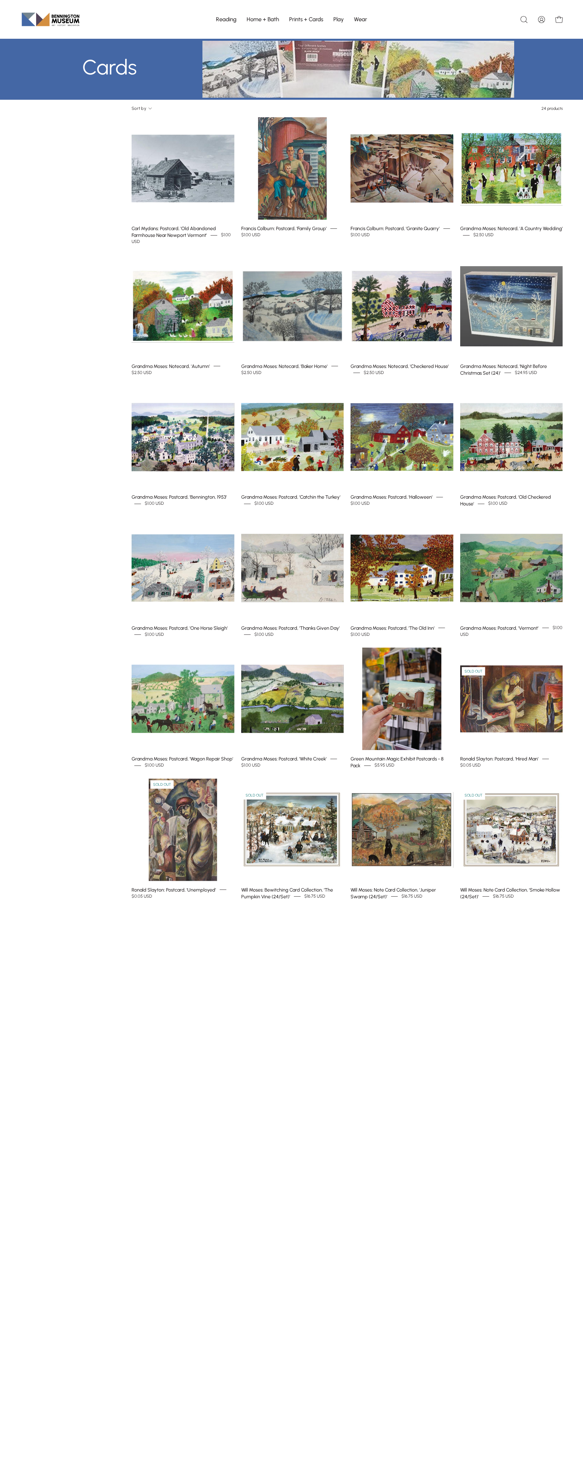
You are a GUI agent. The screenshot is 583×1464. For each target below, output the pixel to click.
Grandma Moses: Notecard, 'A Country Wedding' (511, 228)
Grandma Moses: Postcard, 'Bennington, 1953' (179, 497)
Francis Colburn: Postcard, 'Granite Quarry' (395, 228)
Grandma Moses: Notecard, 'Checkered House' (400, 366)
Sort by (139, 108)
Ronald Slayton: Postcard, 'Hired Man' (499, 759)
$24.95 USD (526, 372)
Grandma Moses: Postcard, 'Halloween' (392, 497)
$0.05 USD (470, 765)
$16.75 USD (314, 896)
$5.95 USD (384, 765)
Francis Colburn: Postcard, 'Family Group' (284, 228)
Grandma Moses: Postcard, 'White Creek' (284, 759)
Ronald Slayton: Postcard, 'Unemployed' (174, 889)
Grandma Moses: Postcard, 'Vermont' (499, 628)
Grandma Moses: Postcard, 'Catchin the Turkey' (290, 497)
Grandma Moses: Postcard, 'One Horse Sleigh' (180, 628)
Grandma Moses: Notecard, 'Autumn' (171, 366)
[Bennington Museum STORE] (50, 19)
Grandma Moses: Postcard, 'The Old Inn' (393, 628)
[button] (226, 19)
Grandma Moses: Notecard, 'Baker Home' (284, 366)
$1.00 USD (250, 235)
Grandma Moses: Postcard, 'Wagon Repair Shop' (182, 759)
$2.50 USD (483, 235)
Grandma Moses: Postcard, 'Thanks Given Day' (290, 628)
